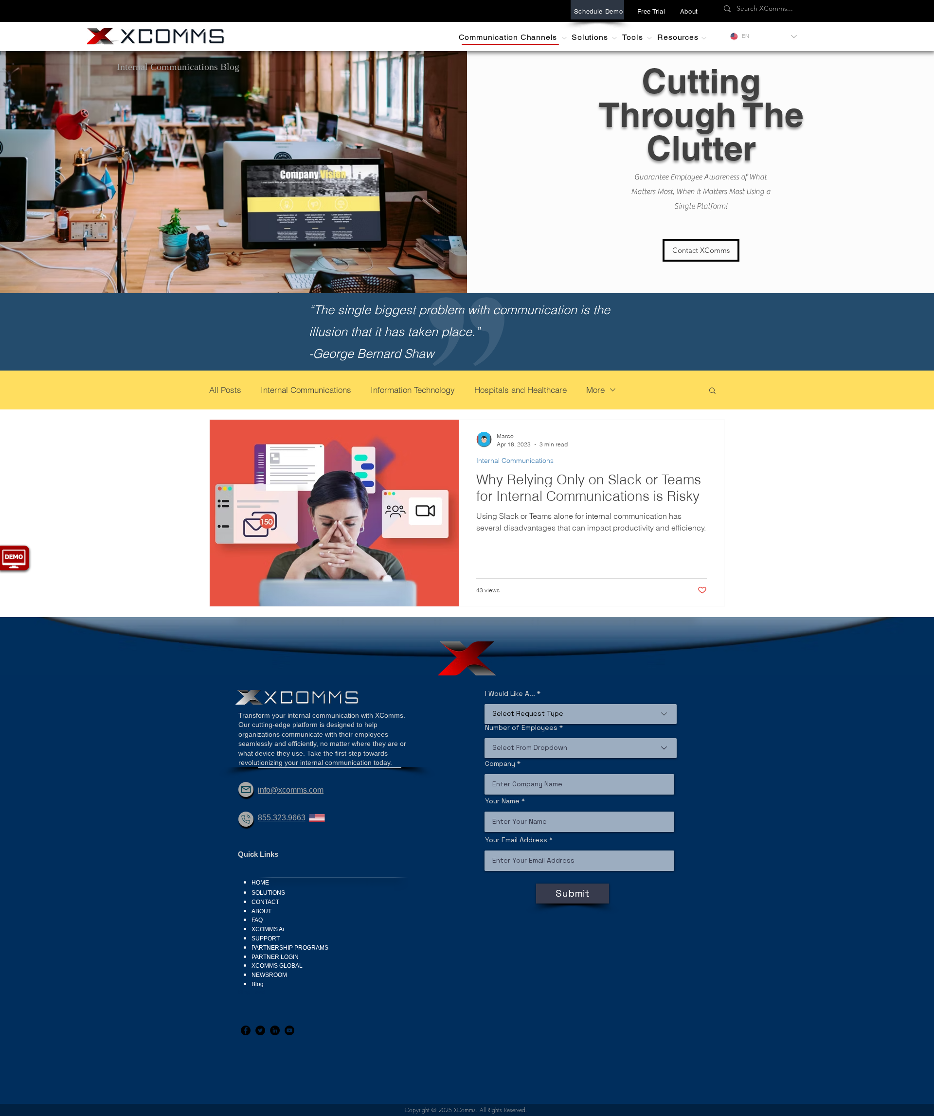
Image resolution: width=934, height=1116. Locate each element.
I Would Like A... (510, 693)
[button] (689, 11)
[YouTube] (289, 1030)
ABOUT (261, 911)
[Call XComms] (245, 819)
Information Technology (413, 390)
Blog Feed (252, 992)
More (595, 390)
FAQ (257, 920)
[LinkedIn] (275, 1030)
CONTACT (265, 902)
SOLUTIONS (268, 892)
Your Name (502, 800)
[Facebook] (246, 1030)
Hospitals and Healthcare (520, 390)
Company (500, 763)
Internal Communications (306, 390)
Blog (257, 984)
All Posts (225, 390)
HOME (260, 882)
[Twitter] (260, 1030)
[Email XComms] (245, 789)
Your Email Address (516, 839)
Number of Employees (521, 727)
